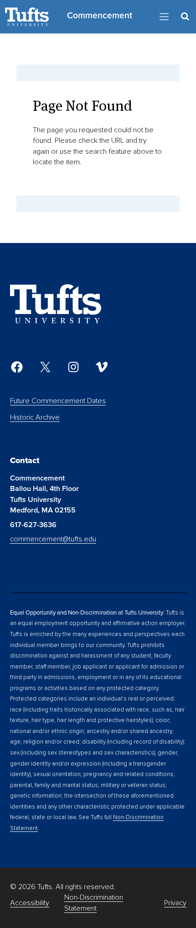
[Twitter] (45, 367)
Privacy (175, 902)
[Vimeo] (101, 367)
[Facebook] (17, 367)
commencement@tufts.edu (53, 539)
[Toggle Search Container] (185, 16)
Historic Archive (35, 417)
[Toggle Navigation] (164, 17)
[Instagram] (73, 367)
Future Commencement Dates (58, 400)
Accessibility (29, 902)
